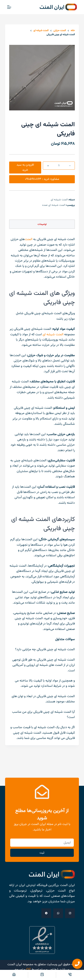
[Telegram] (46, 913)
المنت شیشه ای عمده (53, 205)
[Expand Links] (77, 964)
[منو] (9, 7)
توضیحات (42, 224)
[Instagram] (70, 913)
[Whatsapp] (58, 913)
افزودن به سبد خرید (25, 167)
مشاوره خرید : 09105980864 (42, 179)
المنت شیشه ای (59, 200)
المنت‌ (28, 239)
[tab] (42, 224)
